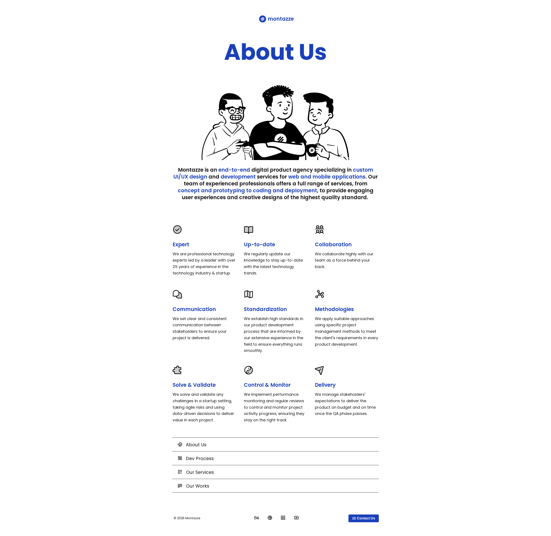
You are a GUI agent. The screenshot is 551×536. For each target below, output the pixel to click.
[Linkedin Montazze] (283, 517)
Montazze (192, 518)
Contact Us (366, 518)
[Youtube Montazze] (296, 517)
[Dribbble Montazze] (269, 517)
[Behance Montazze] (256, 517)
